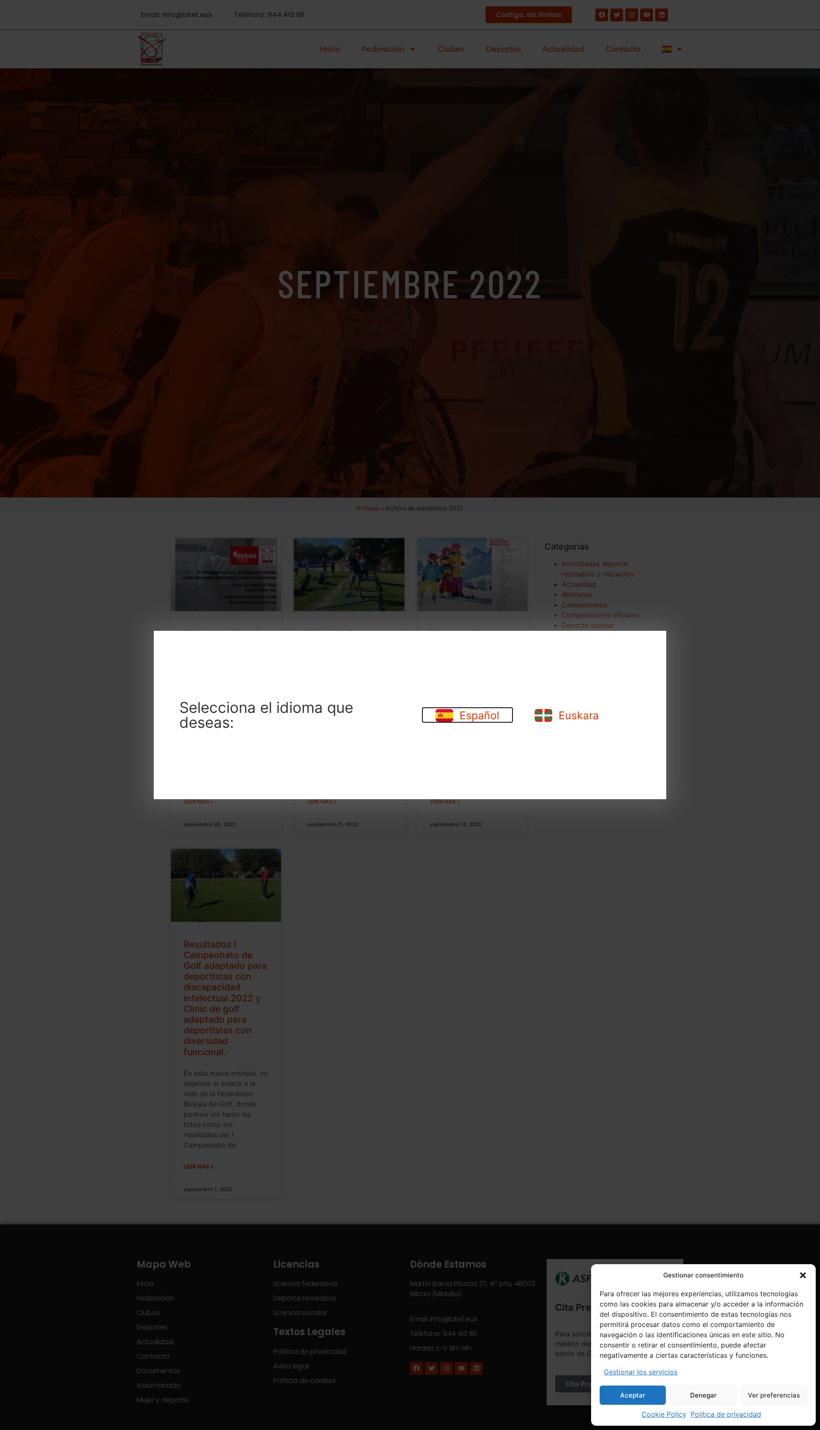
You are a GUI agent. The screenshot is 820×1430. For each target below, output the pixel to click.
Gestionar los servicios (640, 1372)
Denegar (703, 1395)
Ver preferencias (774, 1395)
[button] (803, 1275)
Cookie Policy (663, 1414)
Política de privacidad (726, 1414)
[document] (410, 715)
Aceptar (632, 1395)
